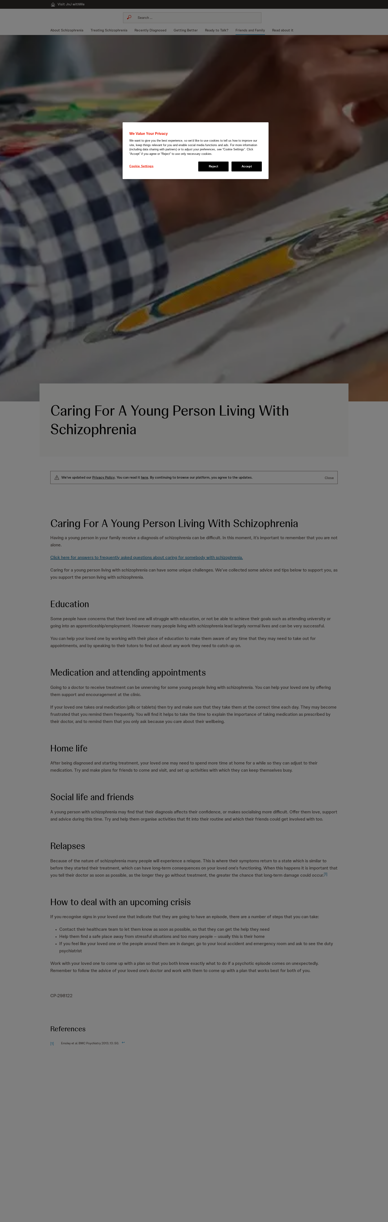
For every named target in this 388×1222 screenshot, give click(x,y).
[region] (196, 150)
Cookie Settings (141, 166)
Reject (213, 166)
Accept (247, 166)
